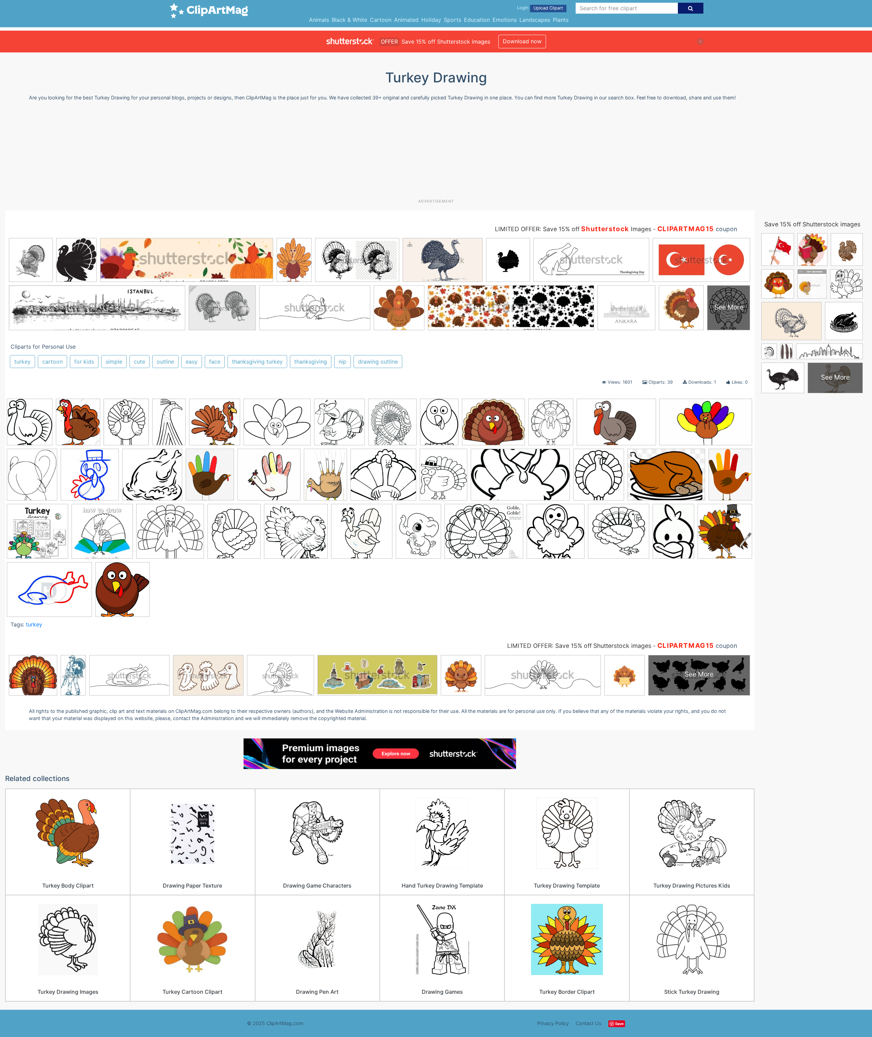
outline (165, 361)
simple (114, 361)
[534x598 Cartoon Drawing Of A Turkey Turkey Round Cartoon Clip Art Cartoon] (122, 592)
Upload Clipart (548, 8)
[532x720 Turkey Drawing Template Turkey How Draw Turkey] (418, 534)
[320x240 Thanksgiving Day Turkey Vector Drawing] (666, 478)
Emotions (505, 19)
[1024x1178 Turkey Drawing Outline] (234, 534)
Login (522, 7)
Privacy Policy (553, 1023)
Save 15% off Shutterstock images (812, 224)
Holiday (431, 19)
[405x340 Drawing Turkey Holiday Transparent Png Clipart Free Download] (493, 425)
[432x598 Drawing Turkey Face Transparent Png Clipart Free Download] (439, 425)
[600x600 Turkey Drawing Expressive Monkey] (37, 534)
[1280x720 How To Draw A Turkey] (706, 425)
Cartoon (380, 19)
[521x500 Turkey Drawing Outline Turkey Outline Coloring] (295, 534)
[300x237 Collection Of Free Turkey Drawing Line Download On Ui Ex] (277, 425)
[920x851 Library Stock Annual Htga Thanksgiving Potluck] (269, 478)
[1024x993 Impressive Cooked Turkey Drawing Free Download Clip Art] (152, 478)
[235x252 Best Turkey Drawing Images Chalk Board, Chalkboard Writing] (725, 533)
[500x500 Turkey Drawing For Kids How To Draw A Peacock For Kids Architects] (102, 534)
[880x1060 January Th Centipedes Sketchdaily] (210, 478)
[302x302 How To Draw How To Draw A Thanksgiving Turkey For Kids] (90, 478)
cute (139, 361)
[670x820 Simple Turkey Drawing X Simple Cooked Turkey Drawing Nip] (443, 478)
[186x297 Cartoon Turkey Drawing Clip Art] (169, 425)
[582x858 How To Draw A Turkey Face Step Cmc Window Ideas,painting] (673, 534)
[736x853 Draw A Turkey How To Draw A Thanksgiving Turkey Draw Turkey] (29, 425)
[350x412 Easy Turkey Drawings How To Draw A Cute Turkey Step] (551, 425)
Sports (452, 19)
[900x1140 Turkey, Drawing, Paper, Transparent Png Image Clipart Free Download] (730, 476)
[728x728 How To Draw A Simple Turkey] (618, 534)
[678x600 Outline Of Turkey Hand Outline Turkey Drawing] (383, 478)
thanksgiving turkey (257, 361)
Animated (406, 19)
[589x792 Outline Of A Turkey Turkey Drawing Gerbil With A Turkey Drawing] (325, 477)
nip (342, 361)
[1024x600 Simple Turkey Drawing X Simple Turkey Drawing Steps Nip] (520, 478)
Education (477, 19)
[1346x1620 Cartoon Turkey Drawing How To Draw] (78, 425)
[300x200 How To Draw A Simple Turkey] (616, 425)
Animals (319, 19)
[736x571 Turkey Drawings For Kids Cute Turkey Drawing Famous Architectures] (484, 534)
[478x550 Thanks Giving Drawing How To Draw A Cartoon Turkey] (599, 478)
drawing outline (378, 361)
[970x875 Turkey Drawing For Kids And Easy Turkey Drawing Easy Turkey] (170, 534)
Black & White (349, 19)
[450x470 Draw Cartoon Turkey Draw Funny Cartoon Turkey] (339, 425)
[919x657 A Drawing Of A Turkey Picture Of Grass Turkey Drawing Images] (49, 592)
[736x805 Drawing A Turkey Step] (392, 425)
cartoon (52, 361)
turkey (22, 361)
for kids (84, 361)
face (214, 361)
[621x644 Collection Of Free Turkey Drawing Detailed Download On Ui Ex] (214, 425)
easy (192, 361)
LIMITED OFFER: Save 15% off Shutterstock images (579, 645)
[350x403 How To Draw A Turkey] (32, 477)
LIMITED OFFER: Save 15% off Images (573, 229)
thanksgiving (310, 361)
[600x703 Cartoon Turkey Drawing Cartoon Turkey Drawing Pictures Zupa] (126, 425)
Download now (522, 41)
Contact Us (589, 1023)
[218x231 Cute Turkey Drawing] (555, 534)
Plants (561, 19)
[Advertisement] (436, 152)
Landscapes (534, 19)
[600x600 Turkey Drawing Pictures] (361, 534)
